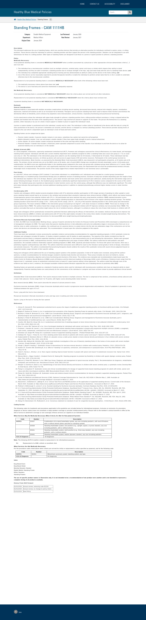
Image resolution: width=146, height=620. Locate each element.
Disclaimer (124, 4)
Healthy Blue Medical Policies (26, 19)
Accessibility (110, 4)
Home (82, 4)
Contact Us (94, 4)
